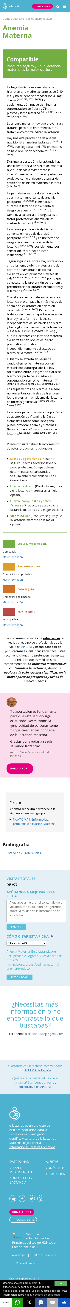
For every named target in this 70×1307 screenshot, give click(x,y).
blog (13, 1199)
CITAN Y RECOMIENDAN (21, 1170)
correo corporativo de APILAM (37, 1084)
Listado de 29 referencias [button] (23, 853)
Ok (61, 1283)
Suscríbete (25, 1219)
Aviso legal (18, 1255)
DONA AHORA (42, 6)
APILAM (26, 647)
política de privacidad (47, 1294)
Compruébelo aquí (25, 1247)
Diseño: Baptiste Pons (22, 1278)
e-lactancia (16, 1125)
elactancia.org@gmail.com (45, 1034)
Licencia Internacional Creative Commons (32, 1145)
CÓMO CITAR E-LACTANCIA (21, 1180)
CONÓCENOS (55, 1168)
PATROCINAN (19, 1162)
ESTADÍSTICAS (56, 1174)
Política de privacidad (44, 1255)
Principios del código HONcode (33, 1243)
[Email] (52, 1302)
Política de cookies (27, 1263)
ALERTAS (52, 1162)
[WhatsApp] (18, 1302)
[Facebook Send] (41, 1302)
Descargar (19, 977)
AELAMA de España (37, 1070)
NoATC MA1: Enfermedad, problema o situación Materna (34, 821)
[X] (29, 1302)
